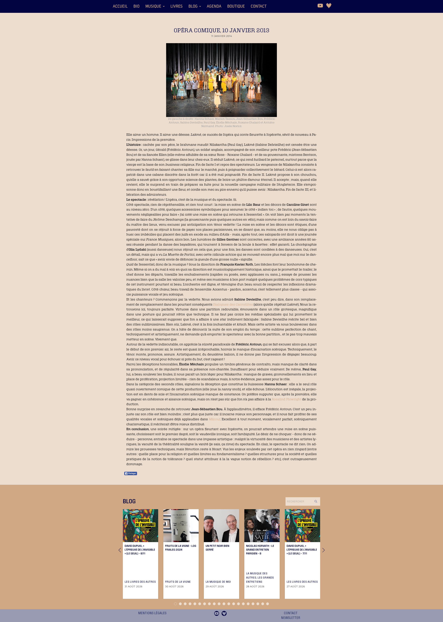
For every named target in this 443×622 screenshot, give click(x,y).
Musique (153, 6)
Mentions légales (152, 613)
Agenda (214, 6)
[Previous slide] (119, 550)
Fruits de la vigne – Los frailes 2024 (180, 547)
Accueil (120, 6)
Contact (258, 6)
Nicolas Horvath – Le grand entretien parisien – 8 (260, 549)
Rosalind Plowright (286, 399)
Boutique (236, 6)
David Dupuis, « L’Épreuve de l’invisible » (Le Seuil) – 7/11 (302, 549)
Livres (176, 6)
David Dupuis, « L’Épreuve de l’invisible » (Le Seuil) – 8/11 (140, 549)
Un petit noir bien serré (217, 547)
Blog (193, 6)
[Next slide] (323, 550)
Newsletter (290, 617)
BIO (136, 6)
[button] (155, 6)
